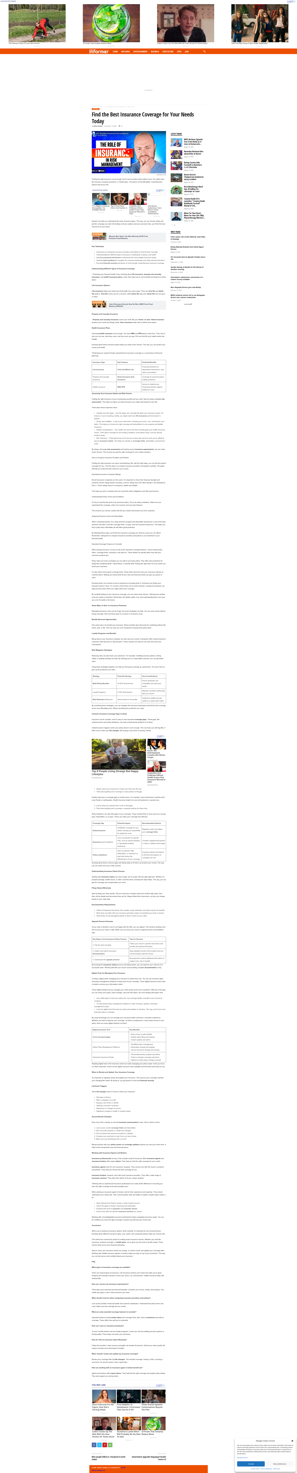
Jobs (187, 51)
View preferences (279, 1464)
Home (115, 51)
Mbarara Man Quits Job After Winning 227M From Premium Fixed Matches (128, 237)
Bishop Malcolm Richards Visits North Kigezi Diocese (187, 248)
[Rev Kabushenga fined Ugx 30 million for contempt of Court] (176, 189)
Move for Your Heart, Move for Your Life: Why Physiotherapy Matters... (194, 215)
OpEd (179, 51)
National (125, 51)
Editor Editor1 (98, 126)
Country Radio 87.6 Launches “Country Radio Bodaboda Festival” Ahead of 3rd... (194, 202)
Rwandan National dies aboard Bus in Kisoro (193, 152)
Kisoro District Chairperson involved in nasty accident (193, 177)
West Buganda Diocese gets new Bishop (186, 287)
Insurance (99, 107)
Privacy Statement (266, 1469)
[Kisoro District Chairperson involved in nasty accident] (176, 177)
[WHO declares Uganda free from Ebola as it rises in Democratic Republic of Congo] (176, 142)
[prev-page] (172, 225)
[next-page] (174, 225)
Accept (251, 1464)
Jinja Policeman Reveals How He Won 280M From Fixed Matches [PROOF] (131, 305)
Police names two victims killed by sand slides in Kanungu (188, 238)
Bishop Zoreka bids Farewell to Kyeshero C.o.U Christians (193, 165)
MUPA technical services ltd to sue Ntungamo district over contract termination (188, 296)
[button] (292, 1441)
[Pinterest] (104, 1445)
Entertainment (140, 51)
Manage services (242, 1458)
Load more (187, 304)
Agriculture (168, 51)
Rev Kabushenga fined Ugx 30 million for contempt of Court (193, 189)
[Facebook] (94, 1445)
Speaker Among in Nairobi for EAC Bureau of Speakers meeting (187, 268)
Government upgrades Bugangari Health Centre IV (149, 1458)
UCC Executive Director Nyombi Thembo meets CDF (188, 258)
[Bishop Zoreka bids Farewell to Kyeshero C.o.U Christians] (176, 165)
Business (155, 51)
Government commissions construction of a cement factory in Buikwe (187, 278)
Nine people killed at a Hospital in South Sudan (108, 1458)
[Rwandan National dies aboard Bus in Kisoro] (176, 154)
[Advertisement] (148, 71)
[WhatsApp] (110, 1445)
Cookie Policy (255, 1469)
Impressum (276, 1469)
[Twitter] (99, 1445)
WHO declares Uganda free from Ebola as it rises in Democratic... (193, 141)
